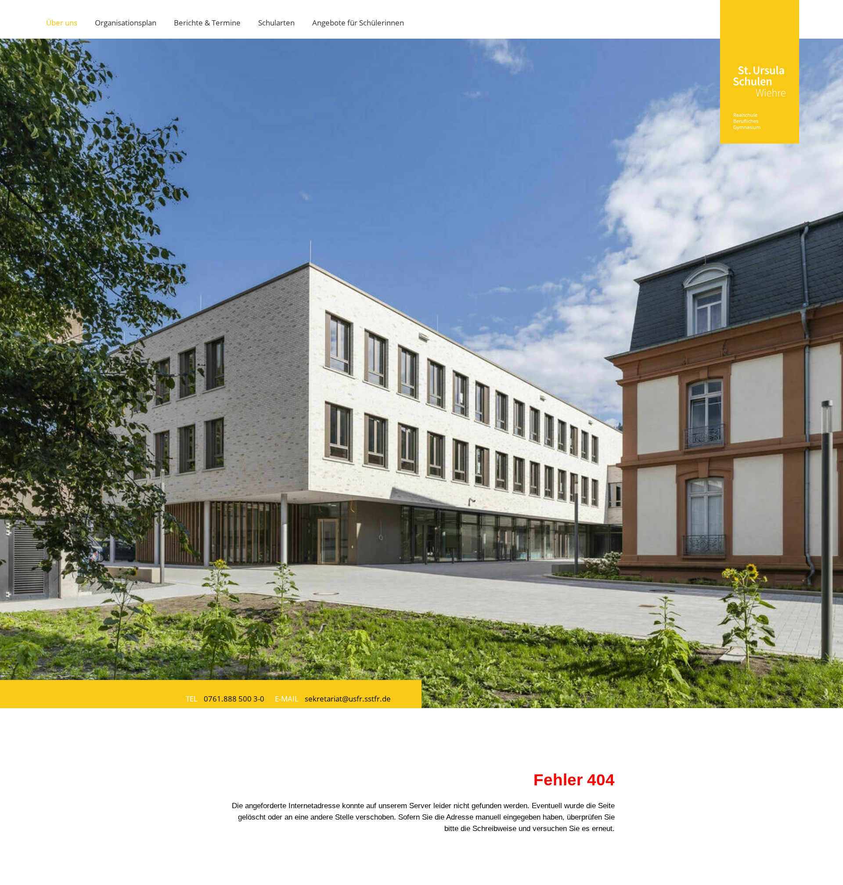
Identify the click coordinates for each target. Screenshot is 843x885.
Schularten (276, 22)
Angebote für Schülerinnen (358, 22)
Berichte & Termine (207, 22)
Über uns (61, 22)
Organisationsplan (125, 22)
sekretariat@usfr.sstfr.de (348, 698)
